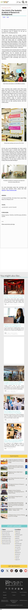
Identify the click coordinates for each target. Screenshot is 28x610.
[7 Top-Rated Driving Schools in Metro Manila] (4, 500)
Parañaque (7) (18, 545)
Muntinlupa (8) (18, 543)
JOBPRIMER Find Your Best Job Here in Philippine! (14, 601)
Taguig (8, 304)
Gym (19, 304)
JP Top (19, 2)
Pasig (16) (17, 536)
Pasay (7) (17, 541)
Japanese (4, 597)
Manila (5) (17, 538)
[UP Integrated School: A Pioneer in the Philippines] (4, 488)
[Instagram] (11, 571)
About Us (4, 592)
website (3, 190)
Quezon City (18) (18, 540)
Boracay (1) (17, 554)
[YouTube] (21, 588)
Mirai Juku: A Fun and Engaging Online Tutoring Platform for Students (13, 441)
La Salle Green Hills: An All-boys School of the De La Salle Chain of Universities (16, 467)
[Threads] (21, 572)
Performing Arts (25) (6, 538)
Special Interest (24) (6, 540)
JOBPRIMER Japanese (23, 600)
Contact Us (23, 595)
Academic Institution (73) (7, 531)
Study (8, 17)
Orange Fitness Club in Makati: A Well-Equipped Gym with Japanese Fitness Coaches (13, 383)
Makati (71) (17, 531)
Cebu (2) (17, 557)
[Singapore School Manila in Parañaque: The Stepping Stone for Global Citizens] (4, 494)
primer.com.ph (13, 605)
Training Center (13, 391)
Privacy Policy (13, 592)
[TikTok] (16, 572)
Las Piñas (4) (17, 549)
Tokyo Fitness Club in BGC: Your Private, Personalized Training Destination (14, 297)
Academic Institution (7, 420)
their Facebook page (11, 190)
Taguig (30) (17, 533)
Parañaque (9, 419)
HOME (4, 17)
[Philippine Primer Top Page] (4, 3)
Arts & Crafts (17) (5, 533)
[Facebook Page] (2, 571)
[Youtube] (25, 571)
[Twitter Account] (7, 572)
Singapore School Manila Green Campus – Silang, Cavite (15, 509)
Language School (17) (6, 536)
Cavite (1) (17, 556)
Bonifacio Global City (13, 304)
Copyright (4, 595)
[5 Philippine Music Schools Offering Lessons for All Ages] (4, 518)
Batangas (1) (18, 552)
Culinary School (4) (6, 534)
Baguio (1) (17, 550)
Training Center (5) (6, 543)
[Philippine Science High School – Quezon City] (4, 476)
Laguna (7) (17, 559)
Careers (14, 595)
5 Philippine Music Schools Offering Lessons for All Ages (16, 515)
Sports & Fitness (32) (6, 541)
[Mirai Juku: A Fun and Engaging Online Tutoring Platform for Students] (14, 438)
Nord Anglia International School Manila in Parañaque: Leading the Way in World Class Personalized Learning (15, 504)
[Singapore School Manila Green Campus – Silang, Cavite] (4, 512)
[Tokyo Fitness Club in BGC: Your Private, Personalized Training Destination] (14, 294)
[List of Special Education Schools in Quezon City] (4, 482)
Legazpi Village (12, 390)
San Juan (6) (17, 547)
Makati (8, 390)
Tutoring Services (10, 448)
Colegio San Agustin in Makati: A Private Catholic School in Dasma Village (16, 461)
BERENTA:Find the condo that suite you (4, 601)
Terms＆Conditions (23, 592)
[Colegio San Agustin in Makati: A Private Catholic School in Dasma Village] (4, 463)
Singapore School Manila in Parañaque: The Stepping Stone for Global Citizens (16, 492)
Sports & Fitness (7, 391)
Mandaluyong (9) (18, 534)
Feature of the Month (15, 419)
